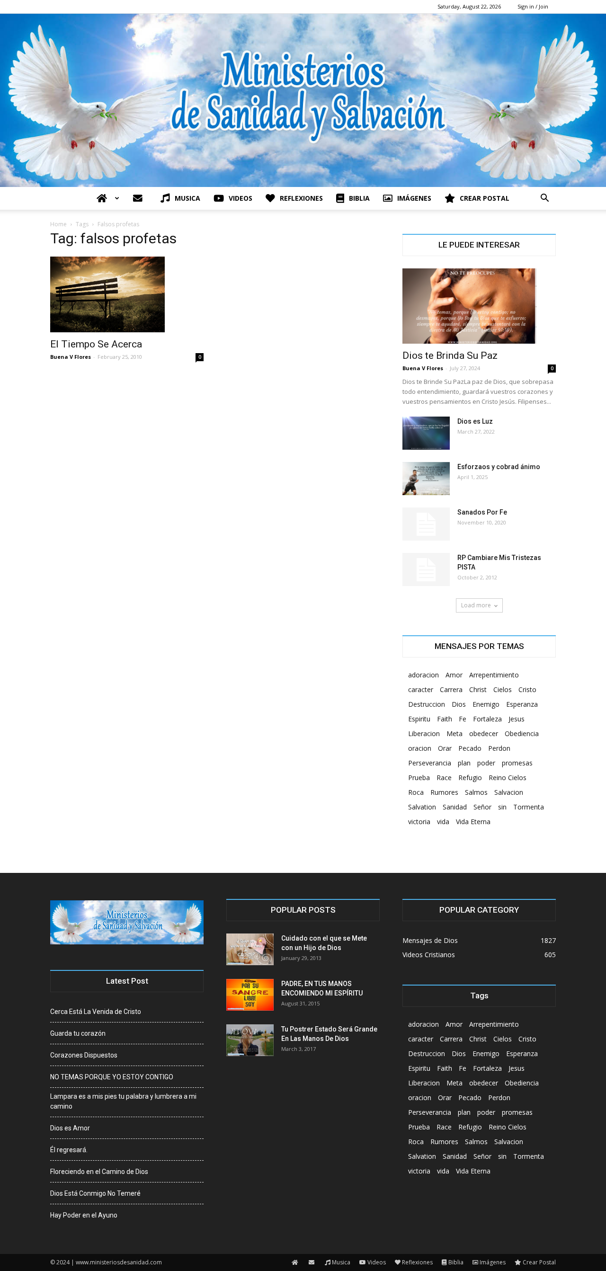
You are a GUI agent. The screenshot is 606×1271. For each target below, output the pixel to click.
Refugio (470, 777)
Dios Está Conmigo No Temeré (95, 1193)
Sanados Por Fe (482, 512)
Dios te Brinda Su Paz (450, 355)
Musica (187, 198)
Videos (240, 198)
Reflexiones (301, 198)
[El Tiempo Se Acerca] (127, 294)
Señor (482, 806)
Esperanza (522, 704)
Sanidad (455, 806)
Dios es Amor (70, 1128)
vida (443, 821)
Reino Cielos (507, 777)
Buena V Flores (70, 356)
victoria (419, 821)
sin (502, 806)
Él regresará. (69, 1150)
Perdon (499, 748)
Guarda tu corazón (78, 1033)
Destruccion (426, 704)
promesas (517, 762)
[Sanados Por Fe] (426, 524)
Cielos (502, 689)
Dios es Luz (475, 421)
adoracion (423, 674)
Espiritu (419, 718)
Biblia (359, 198)
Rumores (444, 792)
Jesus (516, 718)
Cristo (527, 689)
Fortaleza (487, 718)
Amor (454, 674)
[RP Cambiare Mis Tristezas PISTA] (426, 569)
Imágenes (414, 198)
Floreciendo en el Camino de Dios (99, 1171)
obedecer (483, 733)
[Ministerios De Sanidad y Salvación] (303, 100)
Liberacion (424, 733)
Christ (478, 689)
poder (486, 762)
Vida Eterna (473, 821)
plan (464, 762)
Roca (416, 792)
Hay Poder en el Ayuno (83, 1215)
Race (444, 777)
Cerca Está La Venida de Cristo (95, 1011)
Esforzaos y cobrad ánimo (498, 467)
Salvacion (508, 792)
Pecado (469, 748)
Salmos (476, 792)
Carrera (451, 689)
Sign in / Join (532, 6)
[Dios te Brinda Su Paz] (479, 306)
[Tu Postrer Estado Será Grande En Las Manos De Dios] (250, 1040)
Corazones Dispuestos (83, 1055)
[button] (544, 199)
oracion (419, 748)
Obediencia (522, 733)
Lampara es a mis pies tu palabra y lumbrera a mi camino (123, 1101)
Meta (454, 733)
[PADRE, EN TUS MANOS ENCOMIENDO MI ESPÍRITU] (250, 995)
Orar (445, 748)
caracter (420, 689)
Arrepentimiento (494, 674)
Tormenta (528, 806)
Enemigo (485, 704)
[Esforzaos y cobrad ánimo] (426, 478)
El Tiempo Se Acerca (96, 344)
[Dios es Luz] (426, 433)
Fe (462, 718)
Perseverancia (429, 762)
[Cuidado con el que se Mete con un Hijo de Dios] (250, 949)
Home (58, 224)
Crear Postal (484, 198)
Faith (444, 718)
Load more (476, 605)
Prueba (419, 777)
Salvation (422, 806)
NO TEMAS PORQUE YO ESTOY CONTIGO (111, 1077)
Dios (459, 704)
